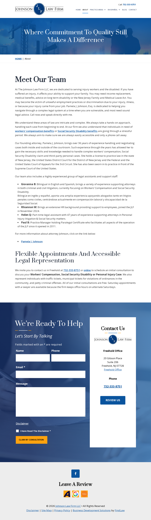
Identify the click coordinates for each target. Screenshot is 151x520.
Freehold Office (113, 369)
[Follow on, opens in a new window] (66, 493)
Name (20, 350)
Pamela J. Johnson (32, 241)
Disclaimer (22, 423)
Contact (133, 10)
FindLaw (120, 510)
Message (22, 383)
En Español (113, 10)
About (85, 10)
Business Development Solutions (92, 510)
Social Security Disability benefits (77, 131)
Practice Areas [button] (96, 10)
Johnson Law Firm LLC (68, 506)
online (87, 270)
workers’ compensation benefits (34, 131)
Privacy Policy (62, 510)
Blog (124, 10)
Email (20, 367)
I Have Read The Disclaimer (35, 431)
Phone (55, 350)
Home (78, 10)
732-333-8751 (129, 4)
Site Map (46, 510)
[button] (148, 499)
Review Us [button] (113, 400)
